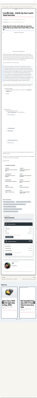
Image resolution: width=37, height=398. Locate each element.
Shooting (11, 6)
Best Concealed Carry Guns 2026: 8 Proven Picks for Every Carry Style (27, 303)
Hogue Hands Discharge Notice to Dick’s (29, 278)
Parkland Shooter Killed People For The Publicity (9, 278)
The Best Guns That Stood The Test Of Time (23, 201)
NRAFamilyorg (21, 51)
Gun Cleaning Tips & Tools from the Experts (11, 211)
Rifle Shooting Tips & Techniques (9, 201)
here (13, 152)
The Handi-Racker (11, 128)
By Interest (6, 6)
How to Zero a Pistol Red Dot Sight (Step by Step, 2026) (8, 302)
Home (3, 6)
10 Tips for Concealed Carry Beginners (10, 206)
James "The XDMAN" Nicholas (8, 306)
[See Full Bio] (17, 265)
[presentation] (9, 292)
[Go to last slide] (2, 302)
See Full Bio (14, 265)
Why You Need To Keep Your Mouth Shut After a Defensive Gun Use (14, 204)
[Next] (34, 302)
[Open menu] (34, 2)
